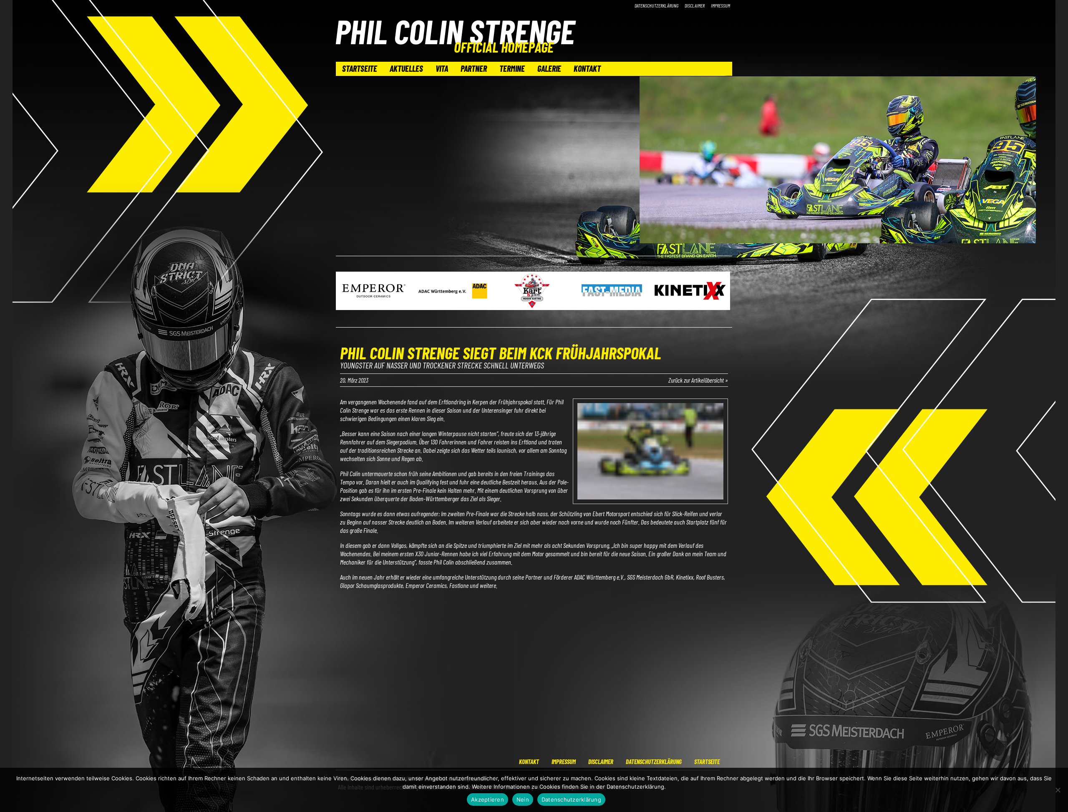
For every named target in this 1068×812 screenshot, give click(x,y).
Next (721, 291)
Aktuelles (406, 68)
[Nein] (1057, 790)
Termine (512, 68)
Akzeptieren (487, 799)
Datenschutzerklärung (656, 5)
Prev (346, 291)
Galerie (549, 68)
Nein (522, 799)
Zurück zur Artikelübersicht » (698, 380)
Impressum (720, 5)
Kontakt (587, 68)
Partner (474, 68)
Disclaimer (695, 5)
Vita (442, 68)
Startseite (359, 68)
